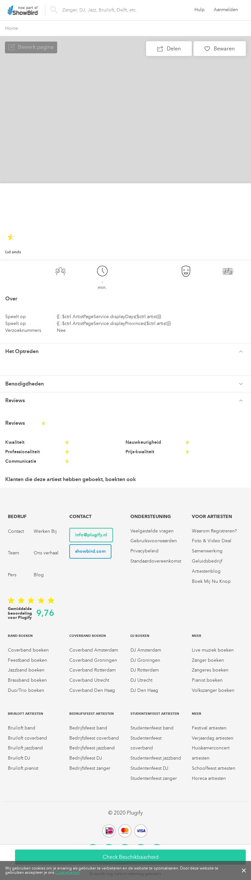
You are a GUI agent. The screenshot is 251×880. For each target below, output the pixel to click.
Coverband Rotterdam (92, 670)
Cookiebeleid (67, 872)
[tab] (125, 351)
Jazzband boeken (26, 670)
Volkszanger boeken (213, 690)
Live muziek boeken (213, 650)
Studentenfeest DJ (149, 768)
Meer (196, 636)
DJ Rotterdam (144, 670)
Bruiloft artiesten (25, 713)
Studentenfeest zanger (153, 778)
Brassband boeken (27, 680)
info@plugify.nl (91, 535)
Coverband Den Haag (92, 690)
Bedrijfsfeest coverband (94, 738)
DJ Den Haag (144, 690)
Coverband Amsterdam (93, 650)
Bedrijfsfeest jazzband (92, 748)
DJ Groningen (145, 660)
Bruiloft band (21, 728)
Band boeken (20, 636)
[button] (125, 351)
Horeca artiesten (209, 778)
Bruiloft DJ (19, 758)
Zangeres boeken (210, 670)
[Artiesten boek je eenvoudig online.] (22, 10)
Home (11, 28)
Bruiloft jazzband (25, 748)
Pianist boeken (207, 680)
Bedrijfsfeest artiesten (91, 713)
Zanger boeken (208, 660)
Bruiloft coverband (27, 738)
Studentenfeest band (152, 728)
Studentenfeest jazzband (155, 758)
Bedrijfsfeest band (88, 728)
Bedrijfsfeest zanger (89, 768)
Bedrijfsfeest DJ (85, 758)
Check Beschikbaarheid (131, 857)
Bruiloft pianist (23, 768)
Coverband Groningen (93, 660)
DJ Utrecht (141, 680)
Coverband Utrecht (89, 680)
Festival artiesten (209, 728)
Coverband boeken (28, 650)
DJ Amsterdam (145, 650)
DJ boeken (139, 636)
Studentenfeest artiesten (154, 713)
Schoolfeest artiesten (213, 768)
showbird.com (90, 551)
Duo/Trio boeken (26, 690)
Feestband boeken (27, 660)
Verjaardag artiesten (212, 738)
